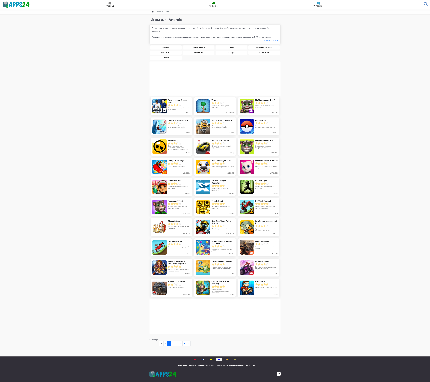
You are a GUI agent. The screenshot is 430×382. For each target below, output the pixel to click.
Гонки (231, 47)
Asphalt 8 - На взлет (220, 140)
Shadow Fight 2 (261, 181)
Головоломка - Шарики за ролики (222, 242)
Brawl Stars (173, 140)
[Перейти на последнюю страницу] (188, 343)
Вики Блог (182, 366)
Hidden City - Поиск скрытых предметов (177, 262)
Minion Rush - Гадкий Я (222, 120)
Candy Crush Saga (176, 161)
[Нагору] (279, 374)
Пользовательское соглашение (230, 366)
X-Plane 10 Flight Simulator (219, 182)
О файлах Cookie (206, 366)
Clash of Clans (174, 221)
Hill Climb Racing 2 (263, 201)
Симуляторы (198, 53)
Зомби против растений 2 (266, 222)
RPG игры (165, 53)
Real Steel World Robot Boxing (221, 222)
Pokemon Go (260, 120)
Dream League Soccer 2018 (177, 101)
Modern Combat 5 (262, 241)
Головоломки (199, 47)
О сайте (192, 366)
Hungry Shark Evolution (178, 120)
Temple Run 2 (217, 201)
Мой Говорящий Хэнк (221, 161)
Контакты (250, 366)
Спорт (231, 53)
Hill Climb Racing (175, 241)
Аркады (165, 47)
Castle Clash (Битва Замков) (220, 283)
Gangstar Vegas (262, 261)
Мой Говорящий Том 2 (265, 100)
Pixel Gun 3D (260, 282)
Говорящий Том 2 (175, 201)
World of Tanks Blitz (176, 282)
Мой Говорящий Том (264, 140)
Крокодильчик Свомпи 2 (222, 261)
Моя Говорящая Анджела (266, 161)
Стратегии (264, 53)
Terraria (215, 100)
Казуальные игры (264, 47)
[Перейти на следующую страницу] (184, 343)
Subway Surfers (174, 181)
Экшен (166, 58)
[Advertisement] (215, 79)
